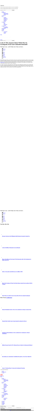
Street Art (5, 20)
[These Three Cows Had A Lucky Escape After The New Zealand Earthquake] (18, 289)
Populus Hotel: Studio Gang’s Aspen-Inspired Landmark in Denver (14, 321)
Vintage (3, 392)
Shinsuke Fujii (2, 62)
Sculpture (5, 19)
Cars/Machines (6, 27)
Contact (3, 372)
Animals (3, 388)
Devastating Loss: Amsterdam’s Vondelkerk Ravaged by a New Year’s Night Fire (16, 356)
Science (5, 32)
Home (3, 11)
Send (1, 408)
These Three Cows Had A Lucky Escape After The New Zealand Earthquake (16, 295)
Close (1, 376)
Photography (4, 28)
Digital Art (5, 384)
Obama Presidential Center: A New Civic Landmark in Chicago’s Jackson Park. (16, 309)
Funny (5, 33)
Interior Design (6, 13)
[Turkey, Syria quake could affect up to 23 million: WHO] (18, 265)
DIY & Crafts (6, 385)
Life (2, 30)
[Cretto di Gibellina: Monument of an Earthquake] (18, 241)
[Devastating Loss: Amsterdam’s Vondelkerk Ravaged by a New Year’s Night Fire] (18, 350)
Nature (3, 29)
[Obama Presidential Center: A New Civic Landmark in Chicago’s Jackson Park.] (18, 303)
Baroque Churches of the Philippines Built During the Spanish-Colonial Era (16, 236)
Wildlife (5, 25)
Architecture (4, 12)
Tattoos (5, 21)
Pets (4, 23)
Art (2, 16)
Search (13, 10)
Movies (3, 15)
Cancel (4, 408)
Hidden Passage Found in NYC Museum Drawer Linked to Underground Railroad (17, 345)
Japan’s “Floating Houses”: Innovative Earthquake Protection (13, 368)
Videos (3, 396)
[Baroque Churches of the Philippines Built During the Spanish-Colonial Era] (18, 230)
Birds (4, 22)
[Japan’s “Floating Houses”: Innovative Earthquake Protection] (18, 362)
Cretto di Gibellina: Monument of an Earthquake (11, 247)
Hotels (5, 381)
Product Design (6, 14)
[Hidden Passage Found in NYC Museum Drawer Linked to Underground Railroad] (18, 339)
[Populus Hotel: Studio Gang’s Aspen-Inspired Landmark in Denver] (18, 315)
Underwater (5, 24)
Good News (5, 31)
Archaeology (6, 26)
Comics (5, 17)
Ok (10, 410)
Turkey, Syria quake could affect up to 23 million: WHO (12, 271)
